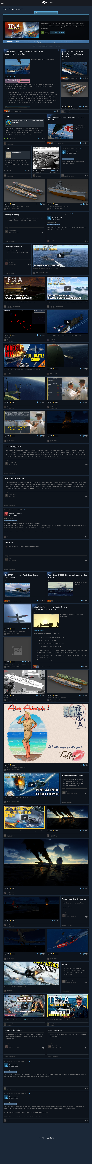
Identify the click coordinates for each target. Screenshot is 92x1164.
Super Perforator (39, 175)
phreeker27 (10, 373)
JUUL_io (66, 175)
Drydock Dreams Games (70, 111)
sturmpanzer (12, 230)
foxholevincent (13, 462)
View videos (38, 274)
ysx (8, 1120)
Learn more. (69, 42)
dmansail (54, 1046)
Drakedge (9, 990)
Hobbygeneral (11, 835)
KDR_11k (68, 791)
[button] (46, 30)
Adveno (9, 175)
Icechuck (9, 143)
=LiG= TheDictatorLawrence (57, 1024)
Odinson (52, 240)
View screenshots (53, 374)
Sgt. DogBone (53, 406)
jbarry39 (11, 262)
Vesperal (68, 915)
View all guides (10, 144)
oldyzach (52, 339)
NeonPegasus (53, 373)
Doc (10, 558)
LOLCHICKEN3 (70, 980)
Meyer (10, 1046)
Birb (8, 536)
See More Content (46, 1138)
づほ (8, 339)
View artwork (67, 112)
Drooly (8, 1088)
